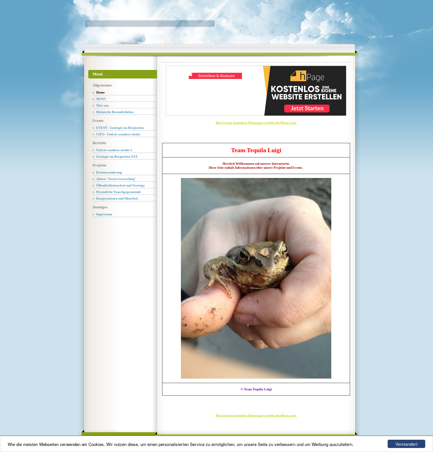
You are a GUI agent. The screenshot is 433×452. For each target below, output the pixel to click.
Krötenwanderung (109, 172)
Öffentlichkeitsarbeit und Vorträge (120, 185)
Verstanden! (406, 444)
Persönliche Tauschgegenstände (118, 192)
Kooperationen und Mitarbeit (117, 198)
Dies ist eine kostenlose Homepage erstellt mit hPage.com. (256, 123)
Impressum (104, 214)
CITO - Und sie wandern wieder (118, 134)
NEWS (101, 99)
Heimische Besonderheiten (115, 112)
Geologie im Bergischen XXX (117, 156)
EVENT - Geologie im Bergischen (120, 128)
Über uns (102, 105)
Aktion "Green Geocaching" (116, 179)
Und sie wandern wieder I (114, 150)
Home (100, 92)
